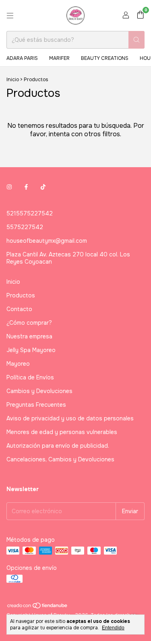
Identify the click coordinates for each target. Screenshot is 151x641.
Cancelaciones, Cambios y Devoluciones (60, 459)
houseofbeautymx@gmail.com (46, 240)
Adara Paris (22, 58)
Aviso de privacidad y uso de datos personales (70, 418)
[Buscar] (136, 40)
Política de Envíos (30, 377)
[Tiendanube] (37, 607)
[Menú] (10, 15)
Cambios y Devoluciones (39, 391)
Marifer (59, 58)
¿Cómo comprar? (29, 322)
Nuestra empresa (29, 336)
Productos (20, 295)
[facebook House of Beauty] (26, 186)
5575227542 (24, 227)
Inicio (12, 79)
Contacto (19, 309)
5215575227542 (29, 213)
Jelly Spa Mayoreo (31, 350)
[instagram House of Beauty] (9, 186)
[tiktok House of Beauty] (43, 186)
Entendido (113, 628)
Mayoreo (18, 363)
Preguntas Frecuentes (36, 404)
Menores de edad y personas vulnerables (61, 432)
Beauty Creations (104, 58)
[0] (140, 15)
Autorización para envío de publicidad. (57, 445)
